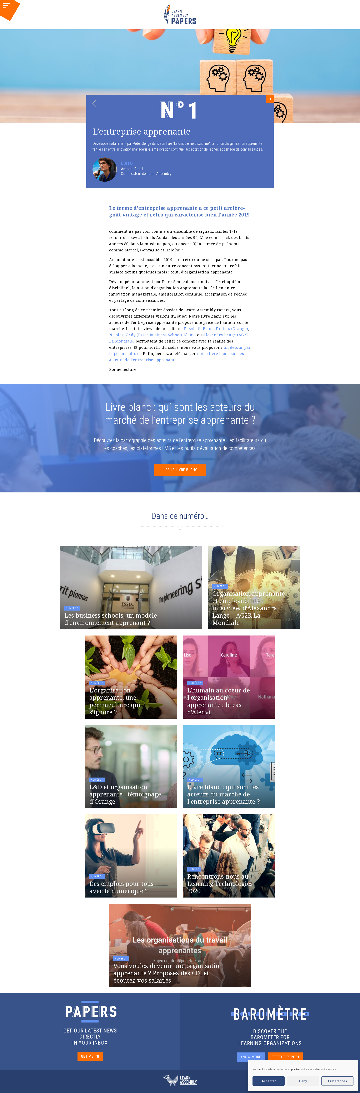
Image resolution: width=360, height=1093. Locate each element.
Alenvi (189, 334)
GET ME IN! (90, 1056)
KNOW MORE (250, 1057)
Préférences (337, 1081)
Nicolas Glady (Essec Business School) (145, 334)
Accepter (269, 1081)
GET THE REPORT (285, 1057)
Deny (303, 1081)
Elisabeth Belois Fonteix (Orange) (216, 328)
